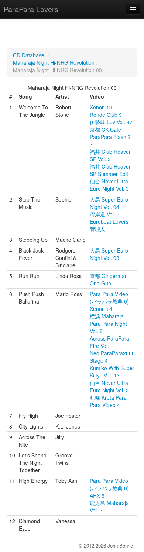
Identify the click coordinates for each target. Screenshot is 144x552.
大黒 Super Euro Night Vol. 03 (109, 254)
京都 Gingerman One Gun (109, 279)
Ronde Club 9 (106, 114)
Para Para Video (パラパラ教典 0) (109, 297)
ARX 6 (97, 495)
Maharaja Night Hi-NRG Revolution (54, 62)
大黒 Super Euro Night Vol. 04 (109, 203)
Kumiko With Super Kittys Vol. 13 (112, 371)
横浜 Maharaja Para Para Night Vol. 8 (108, 323)
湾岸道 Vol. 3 (105, 214)
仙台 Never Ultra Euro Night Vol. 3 (109, 184)
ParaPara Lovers (31, 9)
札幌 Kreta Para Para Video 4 (108, 401)
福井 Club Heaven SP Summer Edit (111, 170)
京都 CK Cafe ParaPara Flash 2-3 (111, 137)
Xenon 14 (101, 308)
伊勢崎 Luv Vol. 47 (111, 122)
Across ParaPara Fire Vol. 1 (109, 342)
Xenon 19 (101, 107)
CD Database (28, 55)
